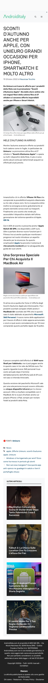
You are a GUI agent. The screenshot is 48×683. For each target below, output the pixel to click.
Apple (17, 243)
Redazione (17, 680)
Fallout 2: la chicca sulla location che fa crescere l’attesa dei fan (23, 550)
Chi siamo (8, 680)
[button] (35, 16)
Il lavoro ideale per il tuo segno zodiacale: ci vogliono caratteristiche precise (22, 625)
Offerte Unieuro (19, 451)
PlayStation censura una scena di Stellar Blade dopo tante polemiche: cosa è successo (24, 511)
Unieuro (16, 441)
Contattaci (24, 666)
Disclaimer (40, 680)
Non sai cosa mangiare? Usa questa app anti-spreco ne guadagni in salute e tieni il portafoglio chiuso (22, 468)
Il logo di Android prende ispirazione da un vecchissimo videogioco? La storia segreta (24, 587)
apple (8, 451)
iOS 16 (6, 220)
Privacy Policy (28, 680)
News (8, 448)
